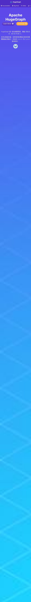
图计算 (13, 34)
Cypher (27, 39)
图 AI (19, 34)
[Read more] (15, 46)
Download (21, 24)
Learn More (7, 24)
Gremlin (20, 39)
